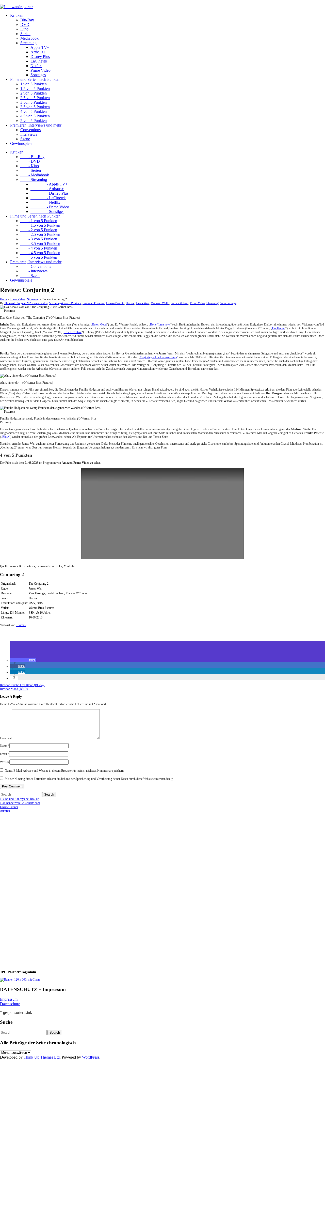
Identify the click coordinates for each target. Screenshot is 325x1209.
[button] (23, 660)
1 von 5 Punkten (33, 84)
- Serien (30, 170)
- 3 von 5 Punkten (38, 239)
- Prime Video (49, 207)
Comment (6, 738)
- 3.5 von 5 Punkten (40, 243)
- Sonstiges (47, 211)
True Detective (73, 332)
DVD (24, 24)
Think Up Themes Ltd (42, 1057)
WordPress (90, 1057)
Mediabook (29, 38)
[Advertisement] (33, 889)
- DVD (30, 161)
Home (3, 299)
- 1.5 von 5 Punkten (40, 225)
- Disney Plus (49, 193)
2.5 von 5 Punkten (35, 98)
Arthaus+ (37, 52)
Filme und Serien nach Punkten (35, 79)
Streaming (28, 43)
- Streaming (33, 179)
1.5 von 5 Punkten (35, 88)
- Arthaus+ (47, 189)
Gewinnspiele (21, 143)
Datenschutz (10, 1004)
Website (4, 762)
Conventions (30, 130)
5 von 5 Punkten (33, 120)
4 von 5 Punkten (33, 111)
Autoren (5, 811)
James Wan (142, 303)
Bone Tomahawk (160, 324)
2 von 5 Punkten (33, 93)
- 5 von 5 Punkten (38, 257)
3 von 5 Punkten (33, 102)
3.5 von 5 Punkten (35, 107)
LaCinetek (38, 61)
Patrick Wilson (179, 303)
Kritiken (16, 15)
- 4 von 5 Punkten (38, 248)
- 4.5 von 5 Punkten (40, 253)
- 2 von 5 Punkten (38, 230)
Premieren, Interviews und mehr (35, 125)
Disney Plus (40, 56)
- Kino (29, 166)
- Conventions (35, 266)
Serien (25, 34)
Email (4, 754)
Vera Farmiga (228, 303)
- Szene (30, 275)
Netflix (36, 66)
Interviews (28, 134)
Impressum (9, 999)
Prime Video (40, 70)
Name (4, 746)
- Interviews (33, 271)
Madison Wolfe (160, 303)
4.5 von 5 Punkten (35, 116)
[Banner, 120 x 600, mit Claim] (20, 979)
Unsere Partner (9, 807)
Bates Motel (99, 324)
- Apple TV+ (49, 184)
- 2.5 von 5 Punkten (40, 234)
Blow (5, 437)
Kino (24, 29)
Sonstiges (38, 75)
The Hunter (278, 328)
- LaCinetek (48, 198)
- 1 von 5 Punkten (38, 221)
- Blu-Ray (32, 156)
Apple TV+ (39, 47)
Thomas (9, 303)
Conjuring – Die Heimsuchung (158, 357)
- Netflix (45, 202)
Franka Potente (115, 303)
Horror (130, 303)
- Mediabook (34, 175)
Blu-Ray (27, 20)
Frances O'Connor (94, 303)
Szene (25, 139)
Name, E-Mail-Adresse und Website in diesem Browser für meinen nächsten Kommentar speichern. (64, 770)
